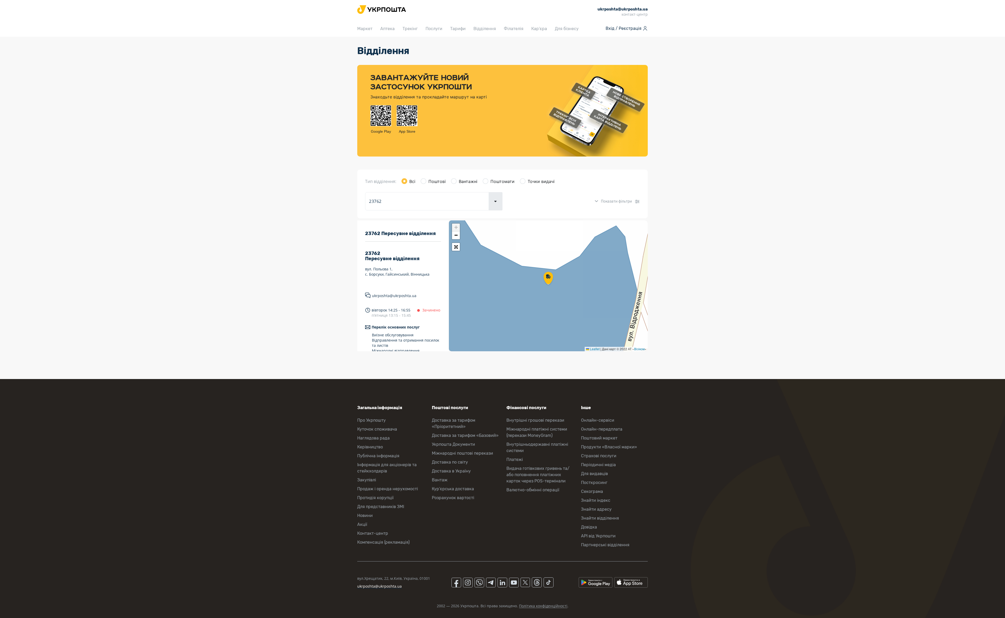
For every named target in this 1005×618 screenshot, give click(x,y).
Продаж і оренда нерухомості (387, 488)
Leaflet (594, 349)
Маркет (364, 28)
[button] (548, 278)
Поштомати (502, 181)
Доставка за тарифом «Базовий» (465, 435)
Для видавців (594, 473)
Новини (365, 515)
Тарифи (458, 28)
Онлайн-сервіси (597, 420)
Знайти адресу (596, 509)
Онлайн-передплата (601, 429)
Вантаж (440, 479)
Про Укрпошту (371, 420)
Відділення (484, 28)
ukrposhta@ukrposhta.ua (394, 295)
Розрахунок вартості (453, 497)
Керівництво (370, 446)
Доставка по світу (450, 462)
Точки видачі (541, 181)
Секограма (592, 491)
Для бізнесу (567, 28)
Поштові (437, 181)
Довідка (589, 527)
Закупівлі (366, 479)
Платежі (514, 459)
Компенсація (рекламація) (383, 542)
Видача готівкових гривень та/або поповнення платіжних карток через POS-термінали (538, 474)
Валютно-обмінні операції (532, 489)
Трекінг (410, 28)
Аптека (387, 28)
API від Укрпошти (598, 535)
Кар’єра (539, 28)
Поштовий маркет (599, 438)
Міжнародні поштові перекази (462, 453)
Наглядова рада (373, 438)
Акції (362, 524)
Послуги (434, 28)
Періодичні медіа (598, 464)
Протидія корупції (375, 497)
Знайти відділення (600, 518)
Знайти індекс (595, 500)
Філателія (513, 28)
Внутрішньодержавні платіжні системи (537, 447)
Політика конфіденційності (543, 605)
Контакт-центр (372, 533)
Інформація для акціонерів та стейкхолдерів (387, 468)
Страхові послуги (598, 455)
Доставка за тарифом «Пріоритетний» (453, 423)
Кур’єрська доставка (453, 488)
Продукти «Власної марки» (609, 446)
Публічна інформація (378, 455)
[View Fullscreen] (456, 247)
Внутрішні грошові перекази (535, 420)
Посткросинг (594, 482)
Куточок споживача (377, 429)
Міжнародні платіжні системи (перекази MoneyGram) (536, 432)
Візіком (639, 349)
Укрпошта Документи (453, 444)
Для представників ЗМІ (380, 506)
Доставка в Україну (451, 471)
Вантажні (468, 181)
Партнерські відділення (605, 544)
